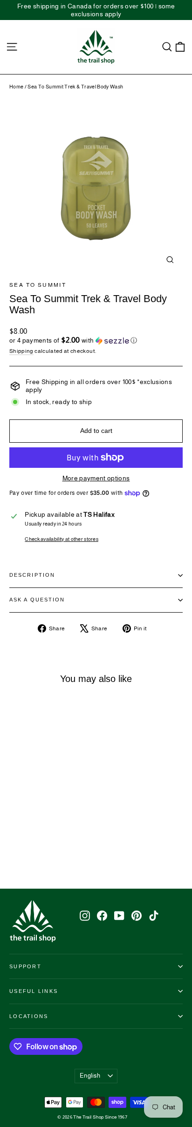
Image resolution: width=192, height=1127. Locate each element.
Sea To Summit (37, 285)
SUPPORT (25, 966)
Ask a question (37, 599)
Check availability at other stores (61, 539)
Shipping (21, 351)
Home (16, 86)
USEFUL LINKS (33, 991)
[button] (96, 340)
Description (32, 575)
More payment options (96, 478)
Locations (28, 1016)
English (90, 1075)
